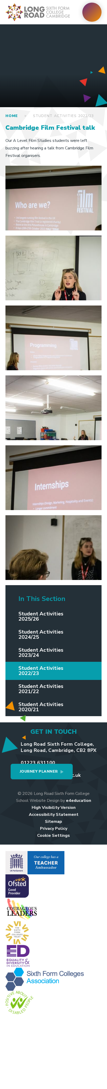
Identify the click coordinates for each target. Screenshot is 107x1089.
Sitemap (53, 821)
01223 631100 (38, 763)
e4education (78, 800)
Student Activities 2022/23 (63, 115)
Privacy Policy (53, 828)
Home (11, 115)
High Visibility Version (54, 807)
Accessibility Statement (53, 814)
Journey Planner (39, 771)
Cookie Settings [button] (53, 835)
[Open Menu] (92, 12)
